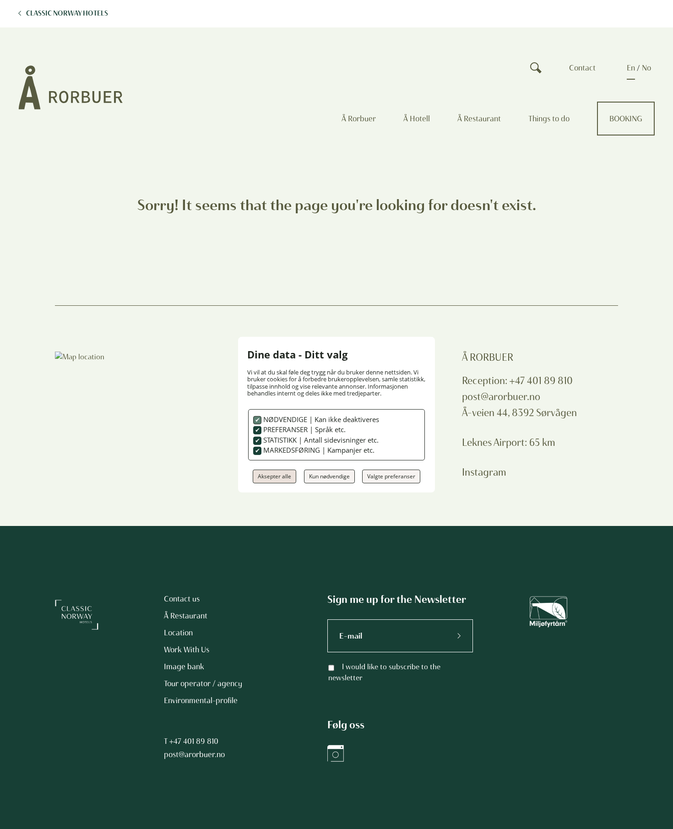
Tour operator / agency (203, 683)
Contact (582, 67)
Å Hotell (416, 118)
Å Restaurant (479, 118)
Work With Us (186, 649)
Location (178, 632)
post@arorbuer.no (501, 396)
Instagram (484, 472)
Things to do (549, 118)
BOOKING (625, 118)
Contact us (182, 598)
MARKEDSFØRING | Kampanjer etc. (317, 450)
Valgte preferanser (391, 476)
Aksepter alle (274, 476)
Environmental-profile (201, 700)
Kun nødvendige (329, 476)
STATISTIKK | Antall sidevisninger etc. (320, 439)
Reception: (486, 380)
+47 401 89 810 (193, 741)
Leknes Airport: (495, 442)
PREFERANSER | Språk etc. (303, 429)
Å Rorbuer (359, 118)
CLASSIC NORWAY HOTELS (67, 13)
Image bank (184, 666)
